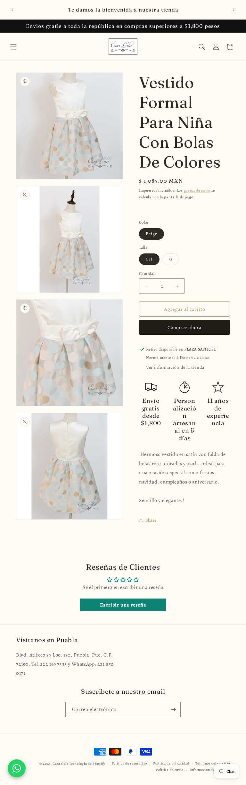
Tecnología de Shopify (87, 763)
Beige (151, 234)
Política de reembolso (129, 763)
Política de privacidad (171, 763)
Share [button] (151, 520)
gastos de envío (197, 190)
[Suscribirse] (173, 709)
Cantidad (147, 273)
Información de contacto (210, 769)
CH (149, 259)
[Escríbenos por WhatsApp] (17, 768)
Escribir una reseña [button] (123, 604)
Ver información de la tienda (175, 367)
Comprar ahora (184, 327)
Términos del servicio (212, 763)
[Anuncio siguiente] (233, 10)
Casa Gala (60, 763)
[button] (13, 47)
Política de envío (169, 769)
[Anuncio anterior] (12, 10)
